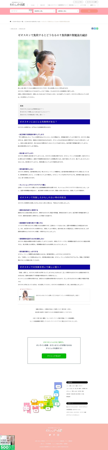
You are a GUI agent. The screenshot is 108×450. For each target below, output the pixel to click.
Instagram (58, 435)
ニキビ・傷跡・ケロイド (77, 386)
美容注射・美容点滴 (70, 394)
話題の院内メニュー (73, 5)
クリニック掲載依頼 (60, 441)
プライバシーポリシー (50, 441)
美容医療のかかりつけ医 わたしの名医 (52, 446)
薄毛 (73, 391)
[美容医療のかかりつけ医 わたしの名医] (54, 430)
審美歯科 (68, 396)
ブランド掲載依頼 (68, 441)
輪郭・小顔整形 (82, 388)
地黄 (85, 412)
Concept (32, 5)
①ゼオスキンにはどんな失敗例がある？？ (31, 109)
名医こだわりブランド (52, 5)
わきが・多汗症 (77, 391)
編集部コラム (93, 5)
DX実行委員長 (48, 443)
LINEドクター (76, 412)
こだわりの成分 (83, 5)
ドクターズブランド (83, 407)
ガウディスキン (69, 412)
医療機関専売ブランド (62, 5)
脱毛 (83, 391)
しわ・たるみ (69, 388)
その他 (82, 394)
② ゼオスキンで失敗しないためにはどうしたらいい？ (34, 111)
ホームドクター (74, 407)
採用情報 (65, 443)
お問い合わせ (37, 441)
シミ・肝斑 (68, 386)
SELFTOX (82, 412)
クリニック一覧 (78, 2)
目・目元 (75, 388)
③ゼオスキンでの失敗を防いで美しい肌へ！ (32, 114)
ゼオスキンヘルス (76, 409)
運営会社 (43, 441)
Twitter (50, 435)
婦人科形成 (78, 394)
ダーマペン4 (69, 415)
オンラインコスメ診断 (92, 2)
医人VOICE (43, 5)
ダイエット (68, 391)
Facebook (54, 435)
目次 (21, 106)
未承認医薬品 (69, 409)
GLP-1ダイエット (75, 415)
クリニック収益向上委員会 (57, 443)
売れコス (42, 443)
